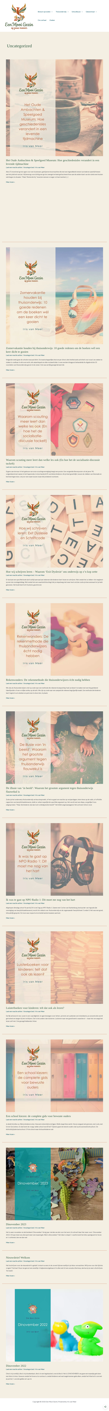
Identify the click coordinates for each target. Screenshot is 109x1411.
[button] (51, 11)
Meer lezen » (10, 182)
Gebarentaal (90, 12)
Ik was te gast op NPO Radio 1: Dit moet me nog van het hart (40, 899)
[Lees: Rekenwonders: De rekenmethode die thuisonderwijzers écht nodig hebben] (54, 639)
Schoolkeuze (76, 12)
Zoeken (52, 20)
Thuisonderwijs (61, 12)
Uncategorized (29, 167)
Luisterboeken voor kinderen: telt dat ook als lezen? (35, 1007)
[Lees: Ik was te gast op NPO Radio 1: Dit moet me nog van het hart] (54, 859)
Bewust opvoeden (44, 12)
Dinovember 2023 (16, 1224)
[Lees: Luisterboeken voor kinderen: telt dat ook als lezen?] (54, 967)
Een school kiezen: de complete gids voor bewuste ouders (38, 1116)
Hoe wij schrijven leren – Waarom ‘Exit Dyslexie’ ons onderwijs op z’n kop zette (51, 571)
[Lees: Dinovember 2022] (54, 1325)
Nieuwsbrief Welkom (18, 1257)
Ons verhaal (42, 20)
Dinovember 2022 (16, 1365)
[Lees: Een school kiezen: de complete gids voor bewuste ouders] (54, 1075)
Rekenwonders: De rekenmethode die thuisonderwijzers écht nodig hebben (48, 679)
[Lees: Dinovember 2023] (54, 1184)
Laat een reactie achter (14, 167)
